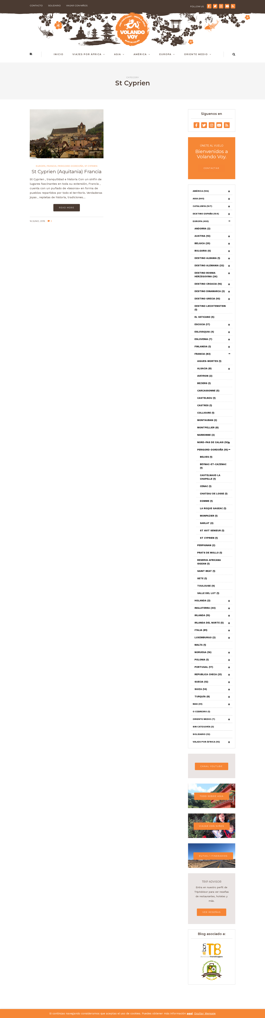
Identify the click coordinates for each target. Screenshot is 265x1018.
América (140, 54)
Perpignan (206, 545)
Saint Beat (206, 571)
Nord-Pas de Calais (213, 442)
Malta (200, 644)
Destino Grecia (207, 298)
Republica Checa (208, 674)
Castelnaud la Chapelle (210, 477)
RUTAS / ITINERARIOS (213, 856)
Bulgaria (203, 250)
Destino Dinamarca (210, 291)
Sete (202, 578)
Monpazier (209, 515)
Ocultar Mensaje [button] (205, 1013)
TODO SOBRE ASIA (212, 796)
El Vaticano (204, 317)
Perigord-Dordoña (70, 166)
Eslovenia (203, 339)
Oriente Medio (196, 54)
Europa (165, 54)
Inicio (58, 54)
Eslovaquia (204, 331)
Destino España (206, 213)
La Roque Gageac (213, 508)
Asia (117, 54)
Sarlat (206, 523)
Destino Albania (207, 258)
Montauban (207, 420)
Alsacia (204, 368)
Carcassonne (208, 390)
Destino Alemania (209, 265)
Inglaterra (205, 608)
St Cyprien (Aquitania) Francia (66, 171)
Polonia (202, 659)
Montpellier (208, 427)
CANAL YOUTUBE (211, 766)
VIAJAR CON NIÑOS (211, 826)
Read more (66, 207)
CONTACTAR (211, 168)
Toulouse (206, 585)
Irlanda (202, 615)
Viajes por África (86, 54)
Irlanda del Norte (209, 622)
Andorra (202, 228)
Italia (201, 630)
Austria (202, 236)
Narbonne (206, 435)
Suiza (201, 689)
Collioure (205, 412)
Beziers (204, 383)
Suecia (201, 681)
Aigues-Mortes (209, 361)
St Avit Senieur (212, 530)
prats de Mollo (209, 552)
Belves (206, 457)
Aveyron (204, 376)
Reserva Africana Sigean (209, 562)
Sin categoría (203, 726)
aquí (190, 1013)
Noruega (203, 652)
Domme (206, 501)
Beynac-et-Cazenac (213, 466)
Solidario (54, 5)
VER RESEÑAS (211, 912)
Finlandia (203, 346)
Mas (197, 704)
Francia (52, 166)
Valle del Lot (208, 593)
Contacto (36, 5)
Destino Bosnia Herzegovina (206, 275)
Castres (204, 405)
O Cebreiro (201, 711)
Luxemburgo (205, 637)
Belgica (202, 243)
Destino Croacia (208, 283)
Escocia (202, 324)
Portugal (204, 667)
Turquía (202, 696)
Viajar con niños (76, 5)
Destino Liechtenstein (210, 308)
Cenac (205, 486)
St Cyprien (91, 166)
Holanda (202, 600)
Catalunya (202, 206)
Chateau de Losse (214, 493)
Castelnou (206, 398)
